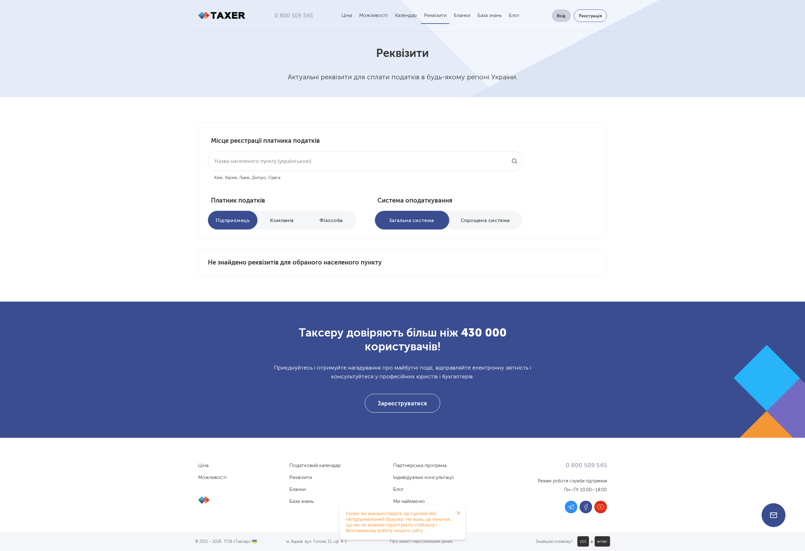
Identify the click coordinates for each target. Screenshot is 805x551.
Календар (406, 15)
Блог (514, 15)
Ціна (346, 15)
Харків (231, 178)
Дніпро (259, 178)
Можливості (373, 15)
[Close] (458, 513)
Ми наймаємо (409, 501)
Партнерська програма (420, 465)
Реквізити (435, 15)
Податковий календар (315, 465)
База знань (489, 15)
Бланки (462, 15)
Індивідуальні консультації (423, 477)
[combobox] (365, 161)
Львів (244, 178)
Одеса (274, 178)
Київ (218, 178)
